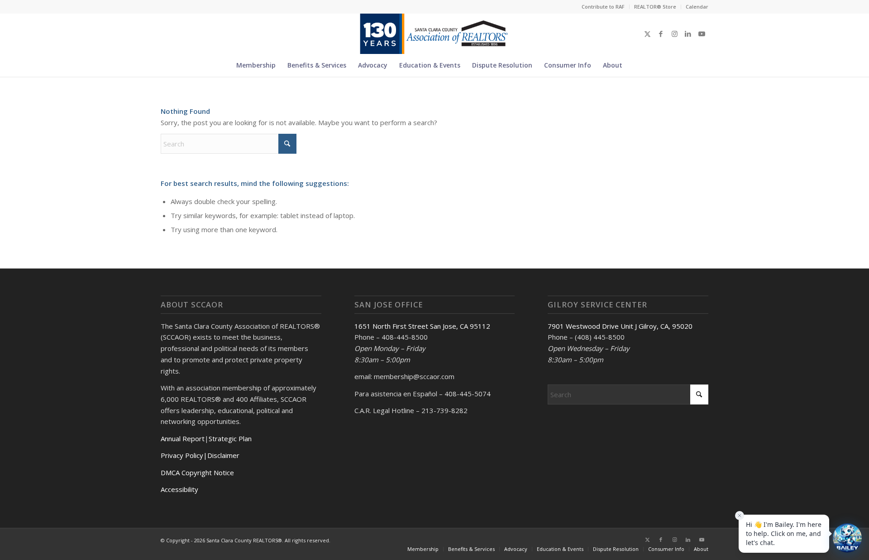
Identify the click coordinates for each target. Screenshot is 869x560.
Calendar (697, 6)
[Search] (633, 65)
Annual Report (183, 438)
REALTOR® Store (655, 6)
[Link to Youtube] (701, 33)
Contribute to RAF (603, 6)
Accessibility (179, 489)
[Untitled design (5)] (434, 33)
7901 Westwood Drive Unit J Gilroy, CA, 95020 (620, 326)
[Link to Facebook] (661, 33)
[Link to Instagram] (674, 33)
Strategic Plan (230, 438)
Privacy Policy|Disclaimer (200, 455)
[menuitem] (603, 7)
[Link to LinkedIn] (688, 33)
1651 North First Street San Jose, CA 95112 (422, 326)
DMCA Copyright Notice (197, 472)
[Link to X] (647, 33)
